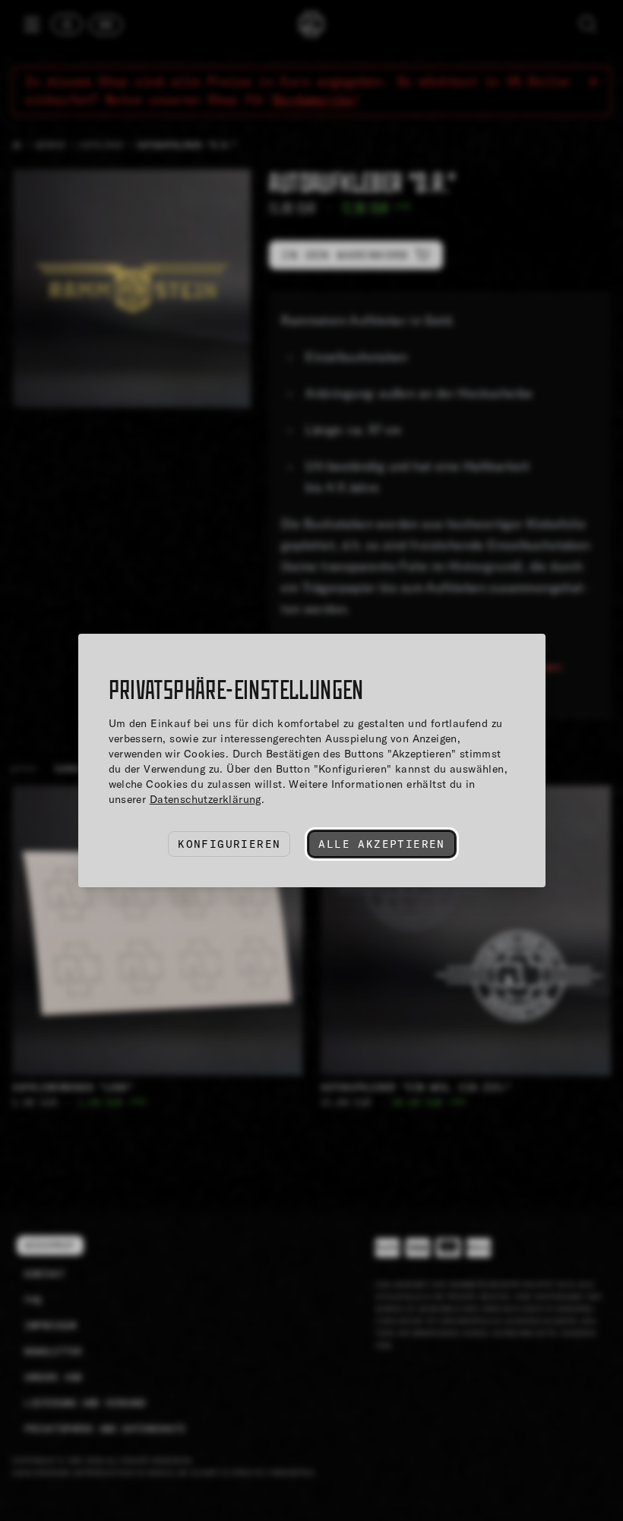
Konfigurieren (229, 844)
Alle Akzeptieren (381, 844)
